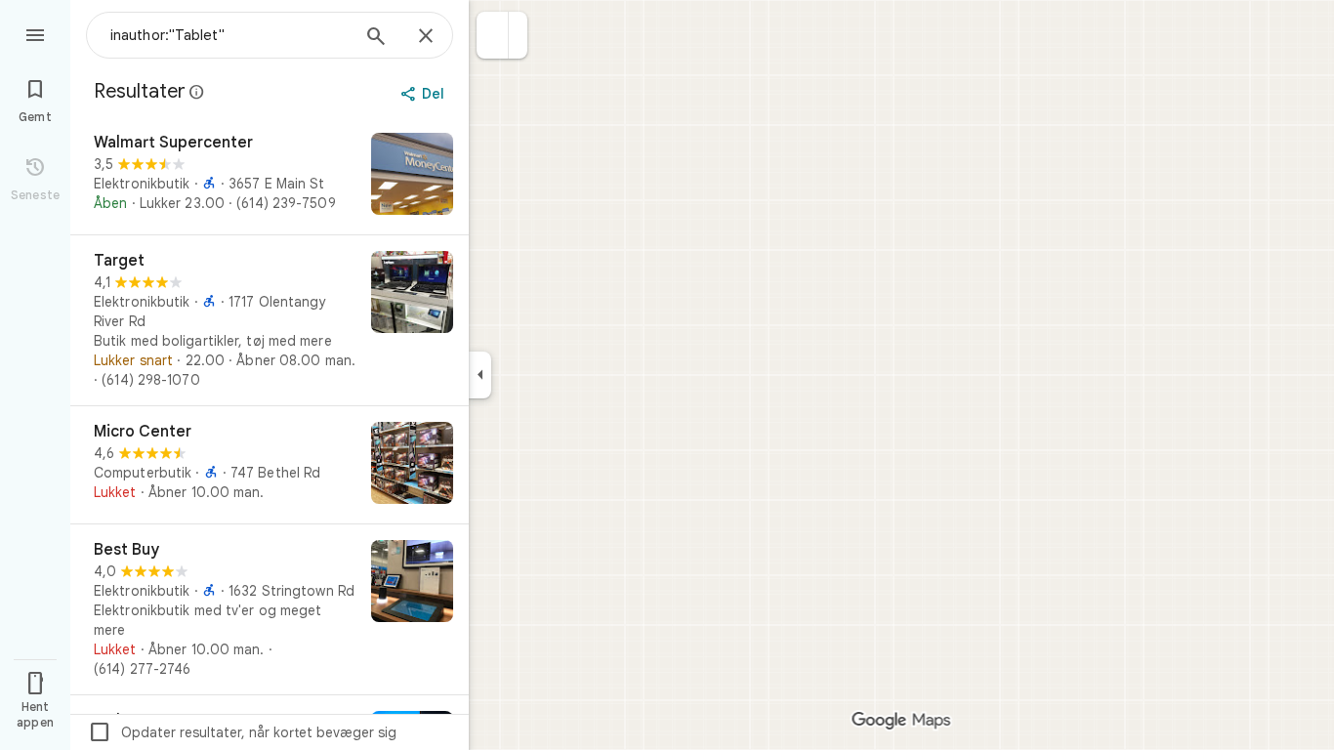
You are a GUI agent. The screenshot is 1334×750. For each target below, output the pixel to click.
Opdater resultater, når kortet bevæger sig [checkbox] (242, 732)
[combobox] (229, 35)
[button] (493, 35)
